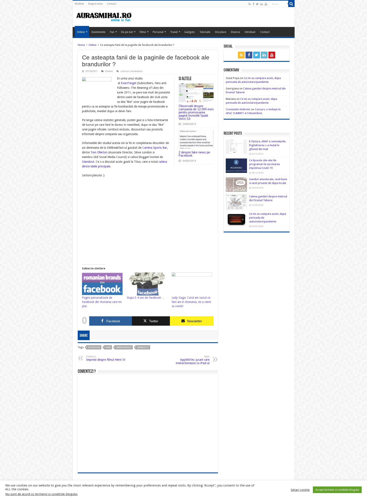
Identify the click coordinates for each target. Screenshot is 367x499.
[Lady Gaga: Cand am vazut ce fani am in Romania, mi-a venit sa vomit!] (192, 283)
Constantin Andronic (238, 109)
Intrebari (250, 32)
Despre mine (95, 3)
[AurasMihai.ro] (104, 16)
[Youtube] (266, 4)
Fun (112, 32)
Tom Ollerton (99, 152)
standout (143, 347)
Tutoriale (204, 32)
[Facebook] (253, 4)
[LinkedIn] (261, 4)
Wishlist (79, 3)
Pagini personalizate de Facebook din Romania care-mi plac (101, 302)
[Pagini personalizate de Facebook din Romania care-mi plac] (102, 283)
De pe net (127, 32)
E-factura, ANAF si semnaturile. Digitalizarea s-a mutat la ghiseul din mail (267, 145)
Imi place (220, 32)
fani (108, 347)
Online (81, 32)
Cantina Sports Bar (154, 147)
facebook (94, 347)
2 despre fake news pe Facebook (194, 153)
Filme (143, 32)
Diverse (235, 32)
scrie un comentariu (131, 71)
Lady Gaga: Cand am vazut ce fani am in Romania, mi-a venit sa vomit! (191, 302)
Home (81, 45)
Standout (88, 161)
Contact (111, 3)
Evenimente (98, 32)
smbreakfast (123, 347)
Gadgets (189, 32)
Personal (158, 32)
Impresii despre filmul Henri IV (105, 358)
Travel (174, 32)
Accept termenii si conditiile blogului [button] (337, 489)
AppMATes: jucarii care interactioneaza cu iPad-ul (192, 360)
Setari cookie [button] (300, 490)
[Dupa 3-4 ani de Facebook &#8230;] (147, 283)
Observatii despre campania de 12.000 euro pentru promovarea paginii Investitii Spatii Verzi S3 (196, 112)
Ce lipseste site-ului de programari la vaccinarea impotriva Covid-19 (264, 164)
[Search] (291, 4)
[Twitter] (257, 4)
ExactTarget (128, 83)
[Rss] (249, 4)
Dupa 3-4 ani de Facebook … (146, 297)
